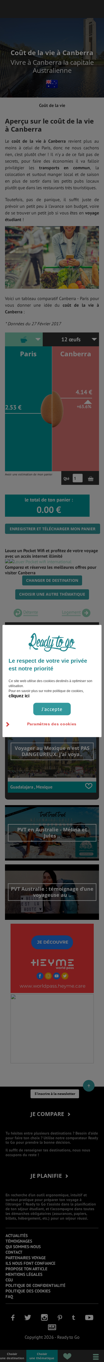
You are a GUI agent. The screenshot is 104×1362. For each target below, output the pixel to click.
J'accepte (52, 709)
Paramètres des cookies (52, 724)
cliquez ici (19, 695)
